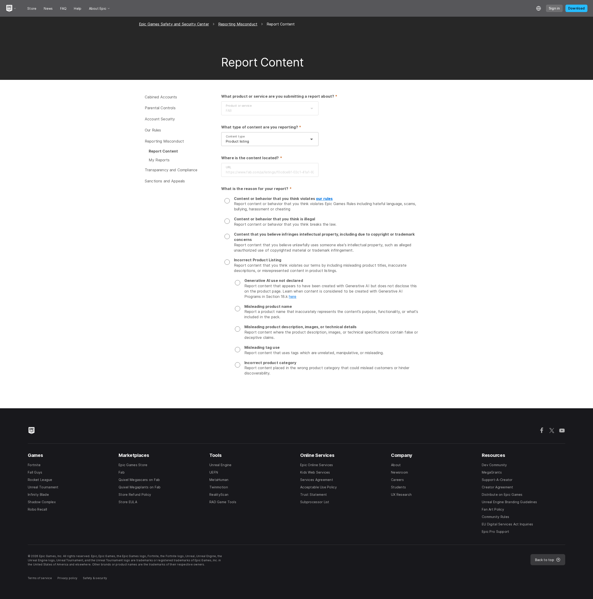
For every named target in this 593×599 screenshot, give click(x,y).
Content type (235, 136)
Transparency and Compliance (171, 170)
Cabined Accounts (161, 97)
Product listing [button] (237, 141)
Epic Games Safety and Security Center (174, 24)
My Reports (159, 160)
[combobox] (265, 110)
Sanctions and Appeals (165, 181)
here (292, 296)
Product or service (239, 105)
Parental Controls (160, 108)
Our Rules (153, 130)
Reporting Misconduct (237, 24)
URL (228, 167)
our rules (324, 198)
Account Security (160, 119)
